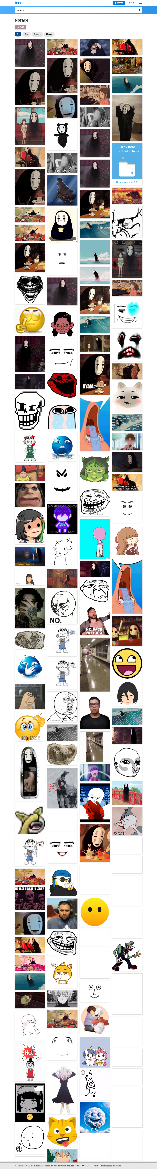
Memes (49, 34)
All (18, 34)
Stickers (37, 34)
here (119, 1166)
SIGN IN (132, 3)
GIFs (26, 34)
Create (120, 3)
